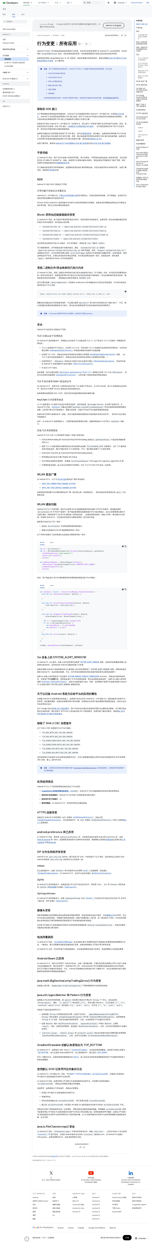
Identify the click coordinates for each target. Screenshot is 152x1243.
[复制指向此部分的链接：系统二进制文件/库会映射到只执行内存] (85, 268)
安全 (34, 1205)
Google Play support (139, 1205)
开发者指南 (116, 1201)
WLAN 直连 (62, 479)
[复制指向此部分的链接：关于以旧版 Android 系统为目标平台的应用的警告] (99, 694)
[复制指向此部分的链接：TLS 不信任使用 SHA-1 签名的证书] (73, 381)
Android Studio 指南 (119, 1197)
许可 (44, 1238)
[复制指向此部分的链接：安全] (45, 325)
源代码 (35, 1208)
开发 (56, 3)
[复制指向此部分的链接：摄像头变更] (53, 910)
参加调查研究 (136, 1208)
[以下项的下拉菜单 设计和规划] (49, 2)
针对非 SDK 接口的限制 (101, 143)
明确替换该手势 (63, 163)
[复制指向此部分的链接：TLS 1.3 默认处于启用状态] (65, 336)
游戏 (54, 1197)
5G (54, 1215)
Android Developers (43, 35)
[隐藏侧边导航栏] (27, 1239)
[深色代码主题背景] (125, 291)
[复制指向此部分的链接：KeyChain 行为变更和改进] (65, 400)
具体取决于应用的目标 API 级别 (80, 126)
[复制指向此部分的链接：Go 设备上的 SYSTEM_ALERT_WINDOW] (88, 657)
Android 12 (96, 1215)
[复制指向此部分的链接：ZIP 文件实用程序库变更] (68, 852)
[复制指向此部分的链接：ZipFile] (46, 880)
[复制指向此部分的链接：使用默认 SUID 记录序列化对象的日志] (84, 1069)
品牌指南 (51, 1238)
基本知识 (26, 3)
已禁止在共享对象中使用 (69, 195)
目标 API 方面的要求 (61, 708)
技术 (23, 14)
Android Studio (137, 3)
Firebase (81, 1228)
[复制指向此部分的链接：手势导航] (50, 153)
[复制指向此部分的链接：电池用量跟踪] (55, 937)
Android (35, 1197)
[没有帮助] (125, 35)
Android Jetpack (43, 840)
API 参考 (115, 1205)
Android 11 (96, 1219)
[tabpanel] (82, 559)
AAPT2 (76, 1057)
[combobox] (93, 3)
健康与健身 (56, 1205)
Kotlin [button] (42, 542)
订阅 (127, 1238)
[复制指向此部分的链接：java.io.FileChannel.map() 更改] (77, 1127)
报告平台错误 (136, 1197)
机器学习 (56, 1201)
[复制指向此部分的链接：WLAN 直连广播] (58, 474)
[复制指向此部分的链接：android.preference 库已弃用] (76, 832)
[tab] (42, 542)
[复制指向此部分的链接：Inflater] (47, 866)
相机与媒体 (56, 1208)
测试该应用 (86, 133)
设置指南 (109, 840)
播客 (34, 1219)
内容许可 (54, 1156)
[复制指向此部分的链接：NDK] (45, 179)
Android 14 (96, 1208)
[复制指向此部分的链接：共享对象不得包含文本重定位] (68, 191)
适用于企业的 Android (40, 1201)
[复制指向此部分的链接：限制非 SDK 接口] (59, 109)
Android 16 (96, 1201)
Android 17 (96, 1197)
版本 (13, 14)
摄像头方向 (111, 915)
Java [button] (52, 542)
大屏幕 (74, 1197)
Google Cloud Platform (97, 1228)
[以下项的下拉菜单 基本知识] (33, 2)
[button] (13, 49)
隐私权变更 (112, 98)
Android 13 (96, 1212)
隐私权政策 (56, 1212)
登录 (147, 3)
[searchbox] (15, 21)
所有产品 (113, 1228)
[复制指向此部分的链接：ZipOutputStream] (57, 893)
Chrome (71, 1228)
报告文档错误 (136, 1201)
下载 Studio (116, 1208)
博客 (34, 1215)
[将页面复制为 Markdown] (86, 44)
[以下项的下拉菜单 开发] (61, 2)
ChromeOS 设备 (78, 1205)
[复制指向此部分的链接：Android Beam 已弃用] (66, 958)
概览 (4, 14)
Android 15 (96, 1205)
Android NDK (116, 1212)
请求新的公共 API (95, 139)
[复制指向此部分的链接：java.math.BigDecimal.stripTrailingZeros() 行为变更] (103, 981)
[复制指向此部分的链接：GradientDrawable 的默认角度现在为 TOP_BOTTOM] (104, 1045)
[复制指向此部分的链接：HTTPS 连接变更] (59, 812)
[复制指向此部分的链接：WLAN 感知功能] (58, 504)
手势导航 (51, 170)
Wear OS (75, 1201)
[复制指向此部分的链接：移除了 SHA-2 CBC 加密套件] (73, 723)
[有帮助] (122, 35)
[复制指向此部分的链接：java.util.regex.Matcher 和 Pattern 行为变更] (93, 995)
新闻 (34, 1212)
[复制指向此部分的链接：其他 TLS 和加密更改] (60, 430)
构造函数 (52, 887)
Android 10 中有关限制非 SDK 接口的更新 (71, 143)
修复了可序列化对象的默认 (89, 1074)
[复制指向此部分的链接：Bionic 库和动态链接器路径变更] (77, 215)
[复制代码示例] (125, 546)
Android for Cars (78, 1208)
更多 (68, 3)
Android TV (76, 1212)
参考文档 (52, 842)
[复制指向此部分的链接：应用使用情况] (55, 782)
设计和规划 (42, 3)
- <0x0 (58, 791)
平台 (4, 9)
